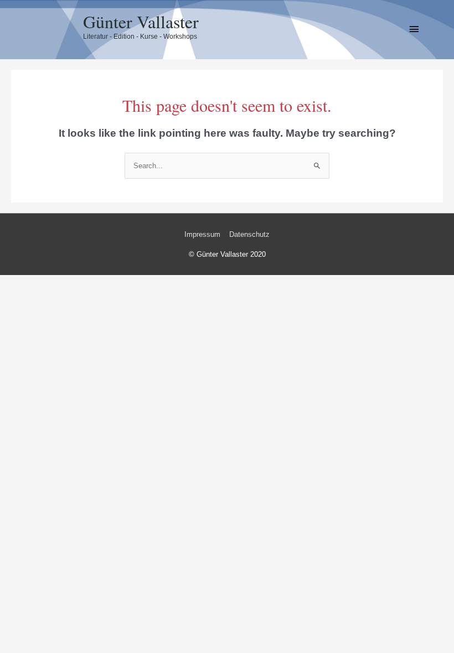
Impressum (202, 234)
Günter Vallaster (141, 21)
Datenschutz (249, 234)
